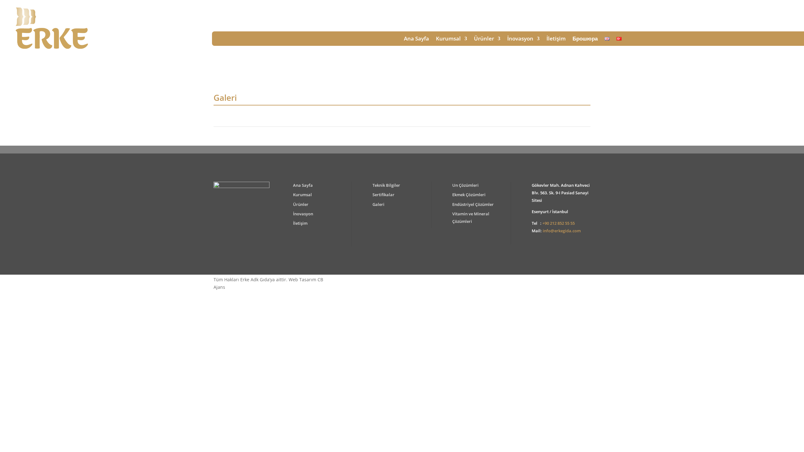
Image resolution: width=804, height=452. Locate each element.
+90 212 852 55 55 (558, 223)
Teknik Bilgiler (386, 185)
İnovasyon (520, 39)
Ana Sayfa (416, 39)
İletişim (556, 39)
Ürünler (484, 39)
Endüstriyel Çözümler (473, 204)
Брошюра (585, 39)
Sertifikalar (383, 194)
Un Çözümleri (465, 185)
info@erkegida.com (562, 231)
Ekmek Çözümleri (469, 194)
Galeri (378, 204)
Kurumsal (448, 39)
